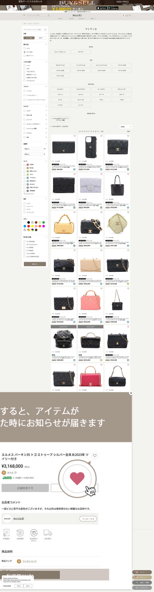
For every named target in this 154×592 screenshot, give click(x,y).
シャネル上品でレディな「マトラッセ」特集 (60, 119)
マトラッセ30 (60, 70)
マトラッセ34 (122, 65)
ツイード (101, 94)
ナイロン (60, 105)
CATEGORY (81, 18)
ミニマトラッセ (80, 65)
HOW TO (60, 18)
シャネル (29, 23)
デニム (60, 100)
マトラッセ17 (60, 76)
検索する (35, 264)
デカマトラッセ (60, 65)
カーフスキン (101, 89)
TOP (25, 23)
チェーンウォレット (60, 52)
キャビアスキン (80, 89)
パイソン (60, 94)
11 (98, 131)
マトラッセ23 (101, 70)
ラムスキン (60, 89)
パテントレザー (122, 89)
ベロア (122, 100)
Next (128, 131)
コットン (80, 94)
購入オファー (30, 55)
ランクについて (29, 193)
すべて (28, 48)
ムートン (80, 105)
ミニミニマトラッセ (101, 65)
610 (102, 131)
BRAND (92, 18)
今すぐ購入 (30, 52)
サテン (101, 100)
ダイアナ (80, 52)
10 (95, 131)
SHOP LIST (71, 18)
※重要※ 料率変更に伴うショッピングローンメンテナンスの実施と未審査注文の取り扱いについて (77, 11)
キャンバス (81, 100)
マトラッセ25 (81, 70)
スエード (121, 94)
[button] (129, 15)
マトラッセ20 (122, 70)
